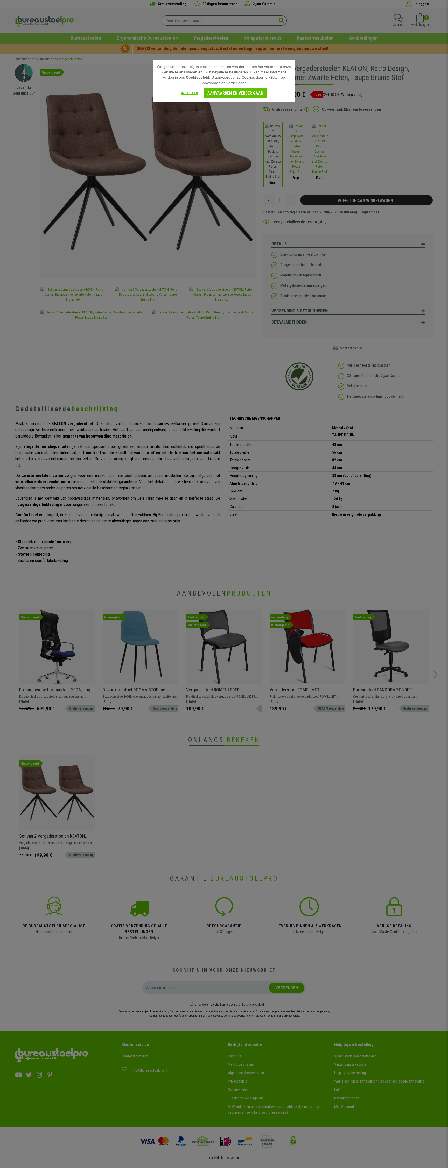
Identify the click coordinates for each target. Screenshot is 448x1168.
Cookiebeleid (197, 77)
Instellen (189, 93)
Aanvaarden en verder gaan (235, 93)
